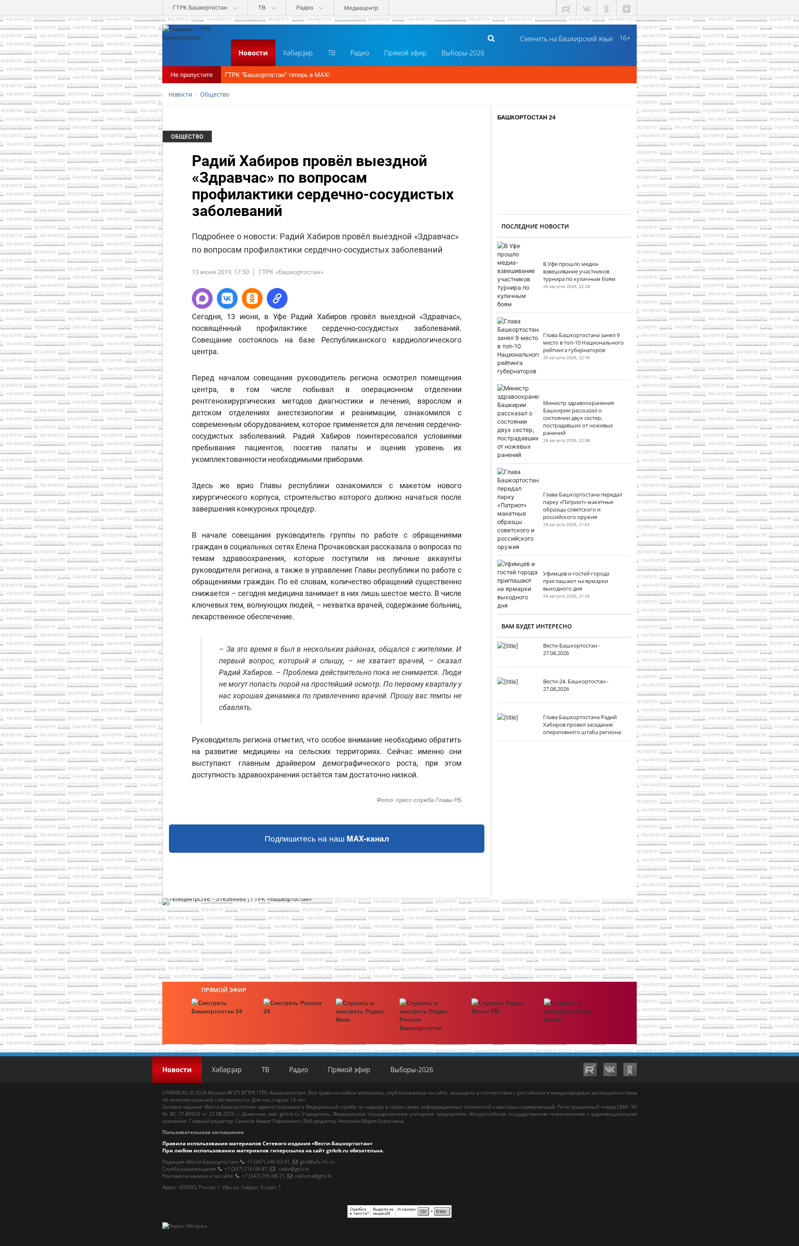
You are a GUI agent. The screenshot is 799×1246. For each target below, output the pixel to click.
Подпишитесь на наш (327, 838)
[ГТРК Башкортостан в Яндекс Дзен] (627, 8)
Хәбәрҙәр (298, 52)
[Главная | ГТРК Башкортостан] (193, 38)
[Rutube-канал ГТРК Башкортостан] (567, 8)
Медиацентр (361, 8)
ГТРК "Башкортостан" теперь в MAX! (277, 74)
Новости (253, 52)
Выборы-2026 (463, 52)
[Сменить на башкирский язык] (563, 37)
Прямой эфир (405, 52)
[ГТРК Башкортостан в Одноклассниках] (607, 8)
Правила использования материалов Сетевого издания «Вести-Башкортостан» (267, 1143)
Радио (359, 52)
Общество (187, 136)
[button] (202, 298)
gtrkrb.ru (290, 1113)
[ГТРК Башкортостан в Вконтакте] (587, 8)
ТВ (331, 52)
